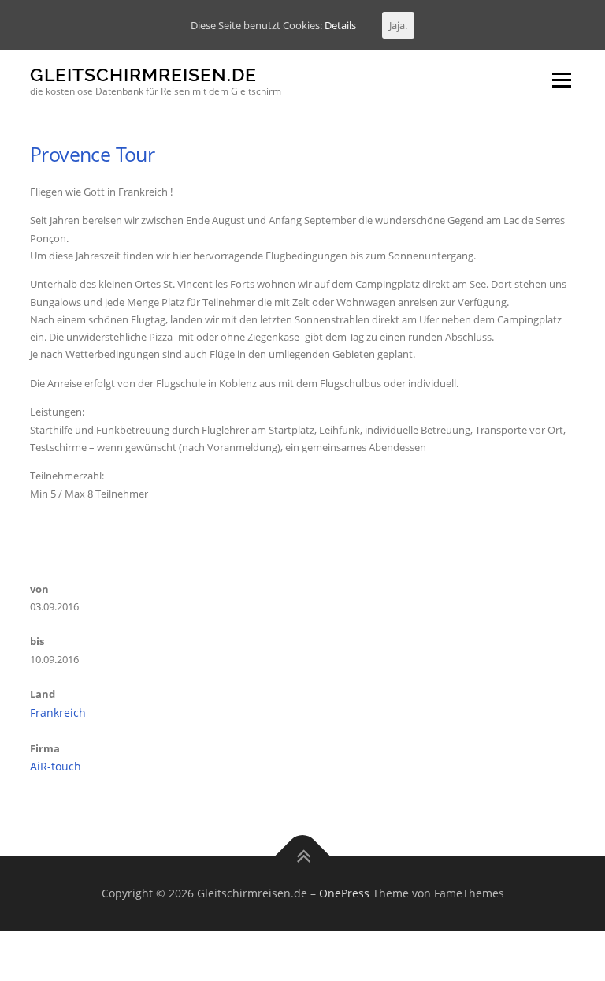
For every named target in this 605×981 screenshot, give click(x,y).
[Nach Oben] (303, 857)
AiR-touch (55, 766)
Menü (561, 80)
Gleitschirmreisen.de (143, 74)
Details (340, 25)
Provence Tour (92, 153)
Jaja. (398, 25)
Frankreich (58, 712)
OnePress (344, 893)
